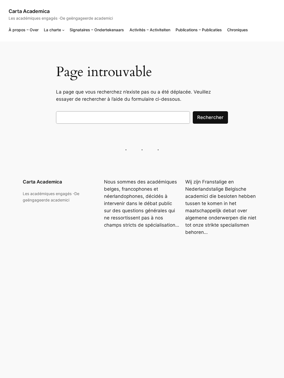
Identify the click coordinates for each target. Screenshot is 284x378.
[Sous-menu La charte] (63, 30)
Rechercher (210, 117)
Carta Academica (29, 11)
